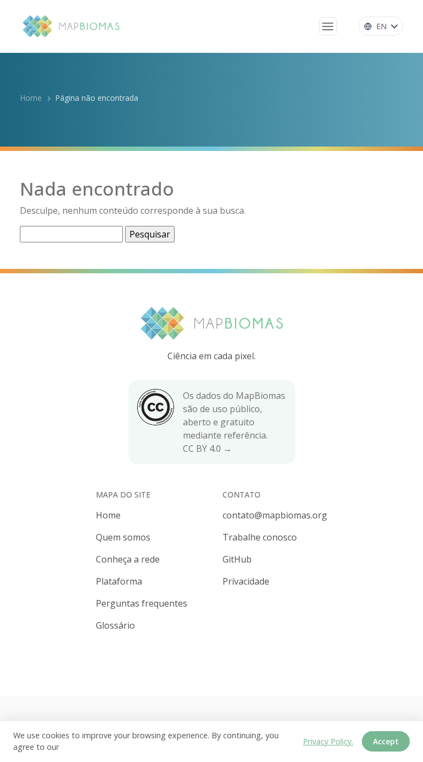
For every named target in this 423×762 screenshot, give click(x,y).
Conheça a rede (128, 559)
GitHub (237, 559)
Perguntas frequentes (141, 603)
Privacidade (246, 581)
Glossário (115, 625)
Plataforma (119, 581)
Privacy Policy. (328, 741)
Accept (386, 741)
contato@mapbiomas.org (275, 515)
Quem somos (123, 537)
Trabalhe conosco (260, 537)
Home (31, 98)
